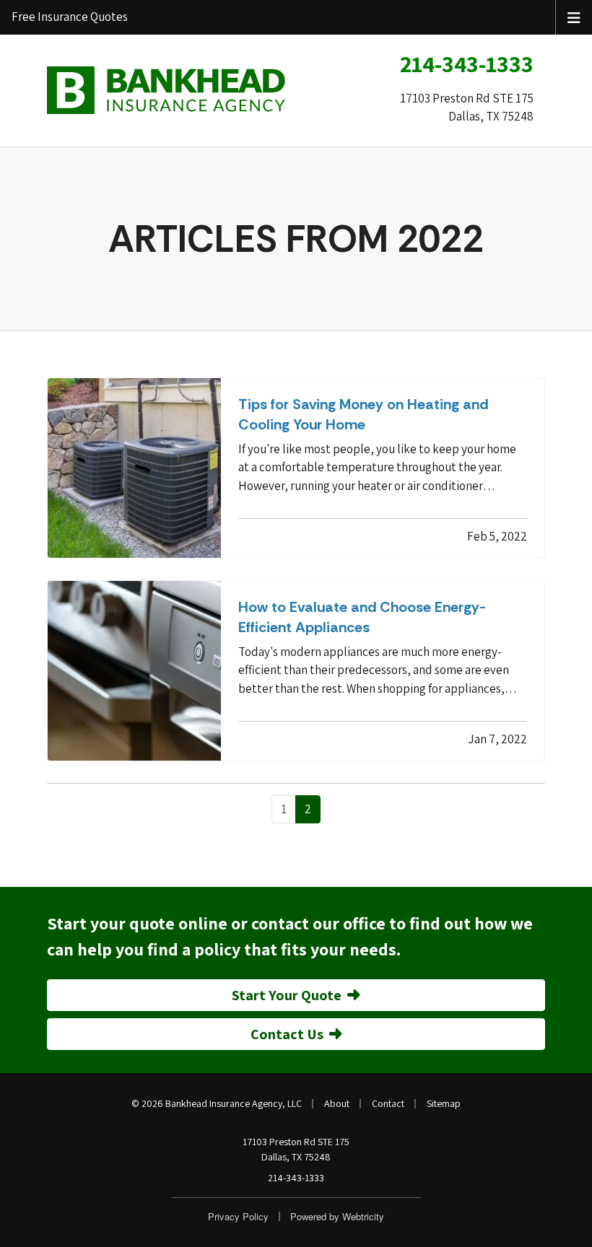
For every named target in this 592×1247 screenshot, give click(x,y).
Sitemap (444, 1103)
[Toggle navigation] (574, 16)
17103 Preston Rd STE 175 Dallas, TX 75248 (296, 1149)
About (336, 1103)
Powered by (337, 1216)
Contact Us (287, 1034)
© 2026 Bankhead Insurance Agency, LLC (216, 1103)
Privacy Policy (238, 1216)
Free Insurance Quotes (70, 17)
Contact (388, 1103)
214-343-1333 (467, 63)
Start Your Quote (286, 995)
